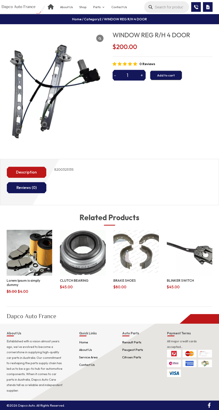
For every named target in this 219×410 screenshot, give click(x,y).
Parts (97, 7)
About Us (66, 7)
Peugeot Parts (132, 350)
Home (76, 19)
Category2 (92, 19)
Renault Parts (131, 342)
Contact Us (119, 7)
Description (26, 172)
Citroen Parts (131, 357)
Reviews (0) (26, 187)
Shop (83, 7)
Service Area (88, 357)
